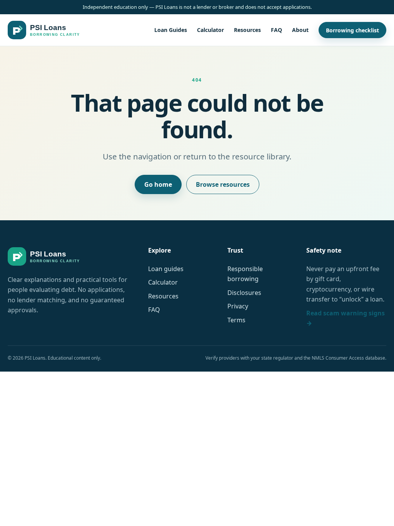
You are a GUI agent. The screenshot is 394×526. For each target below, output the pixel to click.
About (300, 30)
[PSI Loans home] (44, 30)
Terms (236, 320)
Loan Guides (170, 30)
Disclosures (244, 292)
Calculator (210, 30)
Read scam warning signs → (345, 318)
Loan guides (166, 269)
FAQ (276, 30)
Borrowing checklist (352, 30)
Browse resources (223, 184)
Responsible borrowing (245, 274)
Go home (158, 184)
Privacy (237, 306)
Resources (247, 30)
